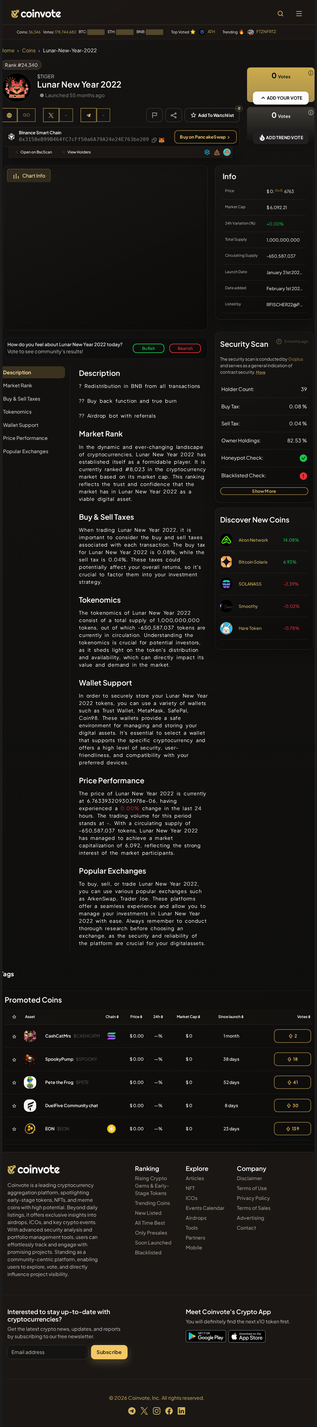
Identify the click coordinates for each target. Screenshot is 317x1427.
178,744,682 (65, 32)
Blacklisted (148, 1252)
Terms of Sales (254, 1208)
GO (26, 115)
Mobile (194, 1247)
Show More (264, 491)
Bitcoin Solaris (253, 562)
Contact (246, 1227)
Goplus (295, 359)
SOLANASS (250, 584)
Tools (192, 1227)
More (261, 372)
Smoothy (248, 606)
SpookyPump (59, 1059)
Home (7, 50)
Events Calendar (205, 1208)
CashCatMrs (58, 1035)
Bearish (185, 348)
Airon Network (253, 540)
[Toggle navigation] (299, 13)
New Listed (148, 1213)
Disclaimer (249, 1178)
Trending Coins (152, 1203)
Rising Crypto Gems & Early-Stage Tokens (152, 1185)
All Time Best (150, 1222)
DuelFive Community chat (71, 1105)
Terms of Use (252, 1188)
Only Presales (151, 1232)
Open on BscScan (36, 152)
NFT (190, 1188)
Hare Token (250, 628)
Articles (195, 1178)
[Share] (173, 115)
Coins (29, 50)
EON (49, 1128)
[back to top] (301, 1413)
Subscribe (109, 1352)
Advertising (250, 1217)
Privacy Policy (253, 1198)
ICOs (192, 1198)
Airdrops (196, 1217)
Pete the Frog (59, 1082)
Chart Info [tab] (33, 175)
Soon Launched (153, 1242)
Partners (195, 1237)
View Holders (79, 152)
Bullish (148, 348)
